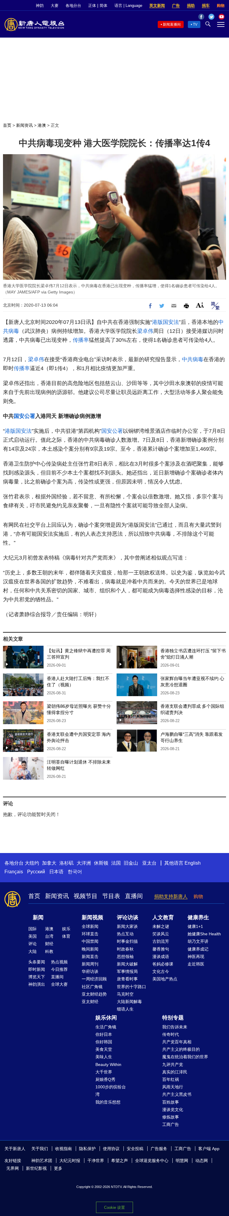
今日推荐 (59, 969)
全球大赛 (59, 984)
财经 (49, 943)
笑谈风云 (160, 933)
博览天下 (36, 976)
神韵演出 (36, 984)
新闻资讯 (24, 125)
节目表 (111, 896)
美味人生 (103, 1056)
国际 (32, 928)
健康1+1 (195, 926)
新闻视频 (92, 917)
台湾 (49, 936)
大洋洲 (84, 863)
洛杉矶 (66, 863)
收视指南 (63, 1148)
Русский (36, 871)
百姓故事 (170, 1102)
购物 (221, 5)
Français (13, 871)
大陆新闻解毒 (129, 1001)
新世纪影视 (36, 1168)
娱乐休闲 (106, 1018)
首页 (7, 125)
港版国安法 (165, 322)
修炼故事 (170, 1117)
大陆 (32, 951)
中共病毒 (192, 359)
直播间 (134, 896)
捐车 (206, 5)
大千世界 (103, 1072)
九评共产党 (172, 1064)
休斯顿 (101, 863)
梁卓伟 (145, 331)
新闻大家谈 (127, 926)
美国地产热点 (164, 978)
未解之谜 (160, 926)
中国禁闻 (90, 941)
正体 (92, 5)
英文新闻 (157, 5)
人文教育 (163, 917)
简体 (103, 5)
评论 (32, 943)
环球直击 (90, 933)
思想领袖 (125, 956)
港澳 (42, 125)
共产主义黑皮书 (176, 1094)
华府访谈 (90, 971)
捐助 (191, 5)
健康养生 (198, 917)
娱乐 (66, 928)
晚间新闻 (90, 949)
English (193, 863)
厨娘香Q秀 (105, 1079)
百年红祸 (170, 1079)
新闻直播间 (172, 24)
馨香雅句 (160, 949)
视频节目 (86, 896)
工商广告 (170, 1124)
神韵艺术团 (41, 1160)
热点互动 (125, 933)
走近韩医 (196, 964)
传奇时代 (170, 1034)
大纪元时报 (69, 1160)
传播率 (81, 340)
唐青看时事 (127, 978)
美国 (32, 936)
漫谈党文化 (172, 1109)
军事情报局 (127, 971)
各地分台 (73, 5)
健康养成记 (198, 949)
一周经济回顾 (94, 978)
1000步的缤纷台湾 (110, 1090)
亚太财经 (90, 1001)
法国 (116, 863)
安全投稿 (135, 1148)
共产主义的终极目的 (181, 1049)
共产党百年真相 (176, 1041)
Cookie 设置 (114, 1207)
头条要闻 (36, 961)
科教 (49, 951)
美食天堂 (103, 1049)
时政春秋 (125, 949)
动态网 (201, 1160)
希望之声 (119, 1160)
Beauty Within (108, 1064)
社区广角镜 (92, 986)
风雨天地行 (172, 1086)
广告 (176, 5)
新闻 (38, 917)
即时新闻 (36, 969)
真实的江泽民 (174, 1072)
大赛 (54, 5)
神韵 (40, 5)
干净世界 (95, 1160)
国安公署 (24, 416)
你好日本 (103, 1034)
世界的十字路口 (131, 986)
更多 (58, 1168)
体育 (66, 936)
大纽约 (32, 863)
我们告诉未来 (174, 1027)
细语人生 (125, 1009)
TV (195, 24)
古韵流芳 (160, 941)
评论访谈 (127, 917)
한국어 (75, 871)
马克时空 (125, 994)
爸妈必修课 (162, 964)
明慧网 (182, 1160)
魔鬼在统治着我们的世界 (185, 1056)
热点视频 (59, 961)
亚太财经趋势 (94, 994)
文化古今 (160, 971)
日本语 (56, 871)
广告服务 (159, 1148)
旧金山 (131, 863)
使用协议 (111, 1148)
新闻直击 (90, 956)
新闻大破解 (127, 964)
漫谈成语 (160, 956)
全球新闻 (90, 926)
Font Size (200, 305)
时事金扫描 (127, 941)
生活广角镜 (105, 1027)
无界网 (12, 1168)
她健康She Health (204, 933)
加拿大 (49, 863)
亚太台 (149, 863)
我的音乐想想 (107, 1102)
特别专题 (173, 1018)
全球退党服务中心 (151, 1160)
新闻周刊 (90, 964)
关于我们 (39, 1148)
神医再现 (196, 956)
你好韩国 (103, 1041)
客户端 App (208, 1148)
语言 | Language (128, 5)
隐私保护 (87, 1148)
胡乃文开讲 (198, 941)
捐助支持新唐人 (171, 896)
